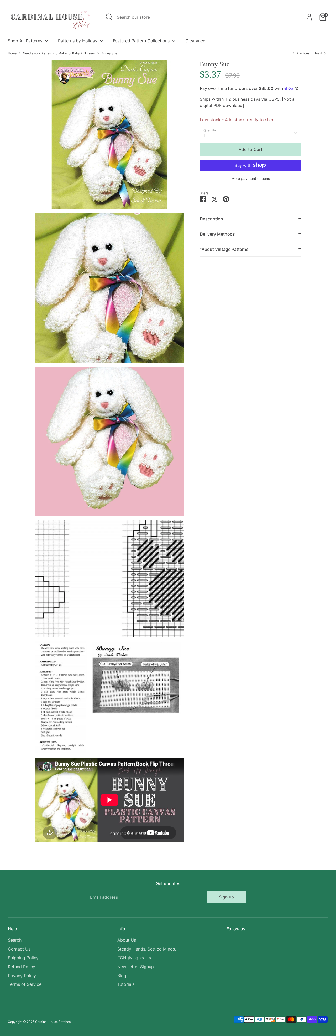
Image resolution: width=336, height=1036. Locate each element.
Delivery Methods (217, 233)
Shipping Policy (23, 957)
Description (211, 218)
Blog (121, 975)
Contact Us (19, 949)
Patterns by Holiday (78, 40)
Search (15, 940)
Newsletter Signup (135, 966)
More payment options (250, 178)
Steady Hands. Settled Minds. (146, 949)
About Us (126, 940)
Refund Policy (21, 966)
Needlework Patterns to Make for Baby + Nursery (59, 53)
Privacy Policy (22, 975)
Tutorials (125, 984)
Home (12, 53)
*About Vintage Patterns (224, 249)
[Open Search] (109, 17)
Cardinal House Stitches (53, 1022)
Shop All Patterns (26, 40)
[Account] (309, 17)
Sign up (226, 897)
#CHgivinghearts (134, 957)
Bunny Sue (109, 53)
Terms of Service (24, 984)
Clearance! (195, 40)
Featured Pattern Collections (142, 40)
